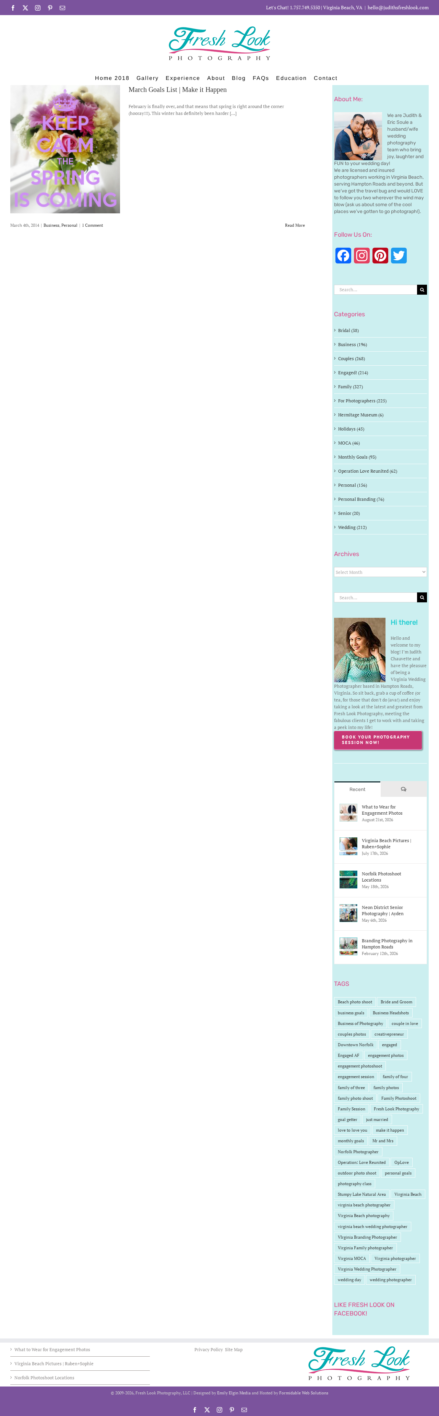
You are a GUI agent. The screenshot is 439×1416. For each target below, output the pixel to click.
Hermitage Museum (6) (360, 415)
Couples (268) (351, 358)
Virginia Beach (408, 1194)
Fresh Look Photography (396, 1108)
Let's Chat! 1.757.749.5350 (293, 7)
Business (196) (352, 344)
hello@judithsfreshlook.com (398, 7)
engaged (389, 1044)
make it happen (390, 1130)
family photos (386, 1087)
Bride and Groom (396, 1001)
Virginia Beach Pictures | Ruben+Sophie (386, 843)
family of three (351, 1087)
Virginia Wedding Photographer (367, 1269)
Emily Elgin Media (234, 1392)
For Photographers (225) (362, 401)
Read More (295, 225)
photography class (354, 1183)
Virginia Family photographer (365, 1247)
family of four (395, 1076)
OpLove (401, 1162)
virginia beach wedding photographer (372, 1226)
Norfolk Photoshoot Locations (381, 877)
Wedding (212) (352, 527)
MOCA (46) (349, 443)
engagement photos (386, 1055)
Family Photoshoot (398, 1098)
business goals (351, 1012)
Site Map (233, 1349)
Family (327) (350, 387)
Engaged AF (348, 1055)
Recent (357, 789)
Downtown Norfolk (355, 1044)
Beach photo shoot (355, 1001)
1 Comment (92, 225)
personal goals (398, 1173)
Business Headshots (391, 1012)
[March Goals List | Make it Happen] (65, 149)
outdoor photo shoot (357, 1173)
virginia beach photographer (364, 1204)
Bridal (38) (348, 330)
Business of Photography (360, 1023)
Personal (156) (352, 485)
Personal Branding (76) (361, 499)
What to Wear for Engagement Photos (382, 810)
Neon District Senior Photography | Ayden (383, 910)
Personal (69, 225)
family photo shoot (355, 1098)
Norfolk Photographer (358, 1151)
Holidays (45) (351, 429)
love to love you (352, 1130)
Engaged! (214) (353, 372)
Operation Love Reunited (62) (367, 471)
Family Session (351, 1108)
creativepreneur (389, 1034)
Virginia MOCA (352, 1258)
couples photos (352, 1034)
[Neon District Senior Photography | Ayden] (348, 908)
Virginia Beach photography (364, 1215)
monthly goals (351, 1140)
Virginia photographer (395, 1258)
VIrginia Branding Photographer (367, 1237)
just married (377, 1119)
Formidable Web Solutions (303, 1392)
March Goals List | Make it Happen (178, 89)
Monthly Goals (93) (357, 457)
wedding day (349, 1279)
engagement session (356, 1076)
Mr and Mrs (382, 1140)
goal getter (347, 1119)
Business (51, 225)
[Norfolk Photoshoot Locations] (348, 874)
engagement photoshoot (360, 1066)
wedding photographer (391, 1279)
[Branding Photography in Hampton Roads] (348, 941)
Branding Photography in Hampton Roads (387, 943)
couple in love (405, 1023)
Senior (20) (349, 513)
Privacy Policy (209, 1349)
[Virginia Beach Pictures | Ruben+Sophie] (348, 841)
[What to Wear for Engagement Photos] (348, 807)
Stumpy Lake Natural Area (362, 1194)
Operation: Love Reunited (362, 1162)
